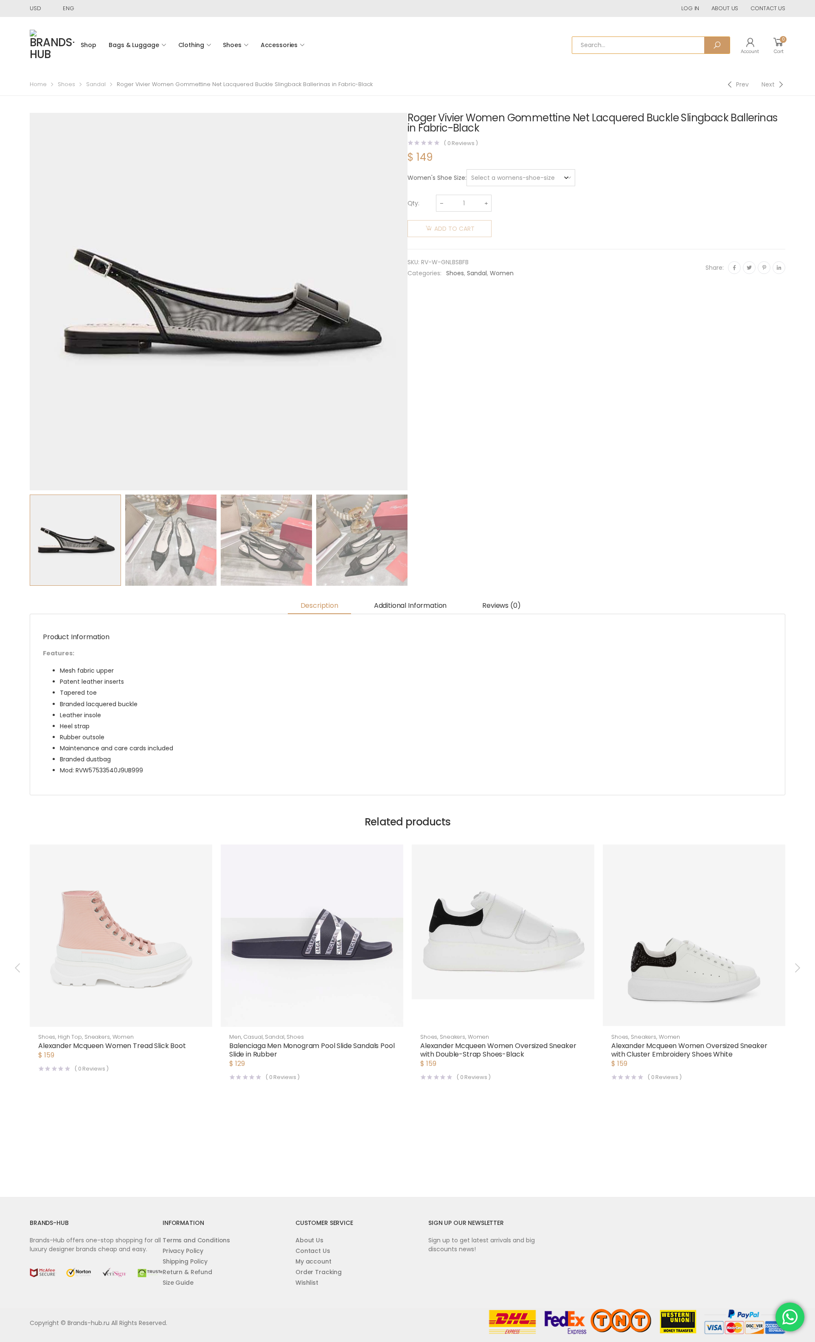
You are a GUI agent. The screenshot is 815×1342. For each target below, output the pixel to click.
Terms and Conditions (196, 1240)
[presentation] (28, 301)
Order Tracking (318, 1272)
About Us (309, 1240)
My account (313, 1261)
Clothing (191, 45)
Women (502, 273)
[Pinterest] (764, 267)
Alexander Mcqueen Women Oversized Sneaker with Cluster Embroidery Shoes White (689, 1050)
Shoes (232, 45)
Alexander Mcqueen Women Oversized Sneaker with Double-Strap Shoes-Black (498, 1050)
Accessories (279, 45)
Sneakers (97, 1037)
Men (235, 1037)
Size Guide (178, 1282)
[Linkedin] (779, 267)
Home (38, 84)
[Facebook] (734, 267)
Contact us (767, 8)
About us (724, 8)
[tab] (319, 606)
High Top (70, 1037)
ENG (68, 8)
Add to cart (454, 228)
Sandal (96, 84)
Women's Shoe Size (436, 177)
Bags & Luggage (134, 45)
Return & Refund (187, 1272)
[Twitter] (749, 267)
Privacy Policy (183, 1251)
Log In (690, 8)
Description (319, 605)
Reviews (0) (501, 605)
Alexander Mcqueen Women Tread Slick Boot (112, 1046)
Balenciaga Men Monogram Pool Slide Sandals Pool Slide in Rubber (311, 1050)
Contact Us (312, 1251)
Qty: (413, 203)
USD (35, 8)
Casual (252, 1037)
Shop (88, 45)
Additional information (410, 605)
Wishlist (306, 1282)
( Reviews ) (461, 143)
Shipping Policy (185, 1261)
